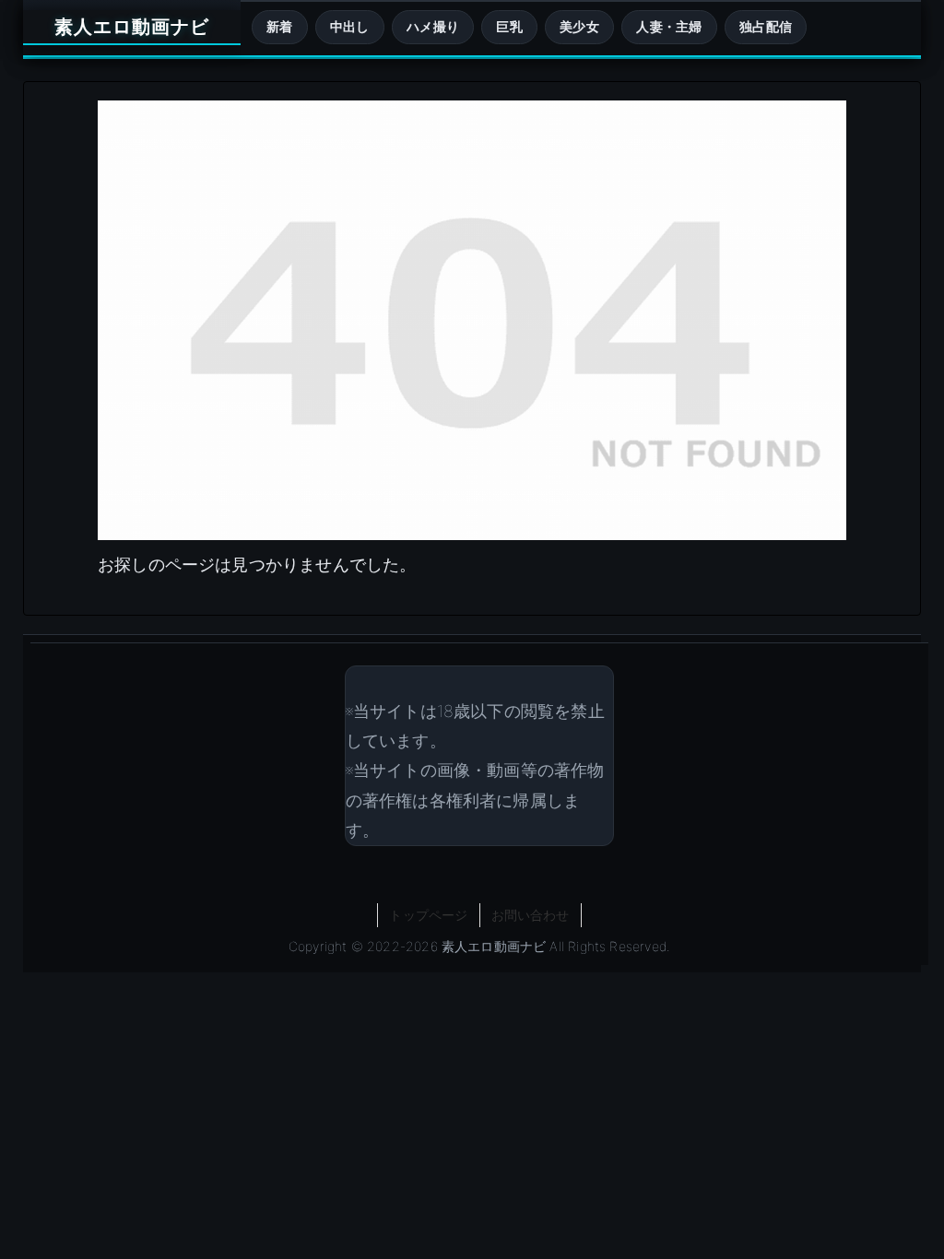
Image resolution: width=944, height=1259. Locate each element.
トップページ (428, 915)
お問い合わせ (530, 915)
